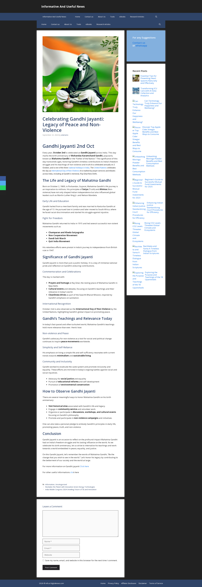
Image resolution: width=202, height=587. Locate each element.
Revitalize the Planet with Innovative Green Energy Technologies (70, 487)
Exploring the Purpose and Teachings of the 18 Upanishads (154, 276)
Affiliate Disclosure (128, 583)
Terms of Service (156, 583)
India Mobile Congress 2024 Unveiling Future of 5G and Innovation (70, 489)
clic (71, 472)
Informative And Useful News (63, 6)
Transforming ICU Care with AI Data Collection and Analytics (149, 92)
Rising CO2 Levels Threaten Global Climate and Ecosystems (152, 226)
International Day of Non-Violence (66, 171)
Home (77, 16)
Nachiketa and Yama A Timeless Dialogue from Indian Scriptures (151, 250)
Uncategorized (61, 484)
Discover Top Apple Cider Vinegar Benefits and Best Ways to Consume (151, 130)
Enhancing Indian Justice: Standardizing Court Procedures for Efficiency (155, 207)
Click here (84, 466)
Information (49, 484)
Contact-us (139, 42)
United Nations (100, 168)
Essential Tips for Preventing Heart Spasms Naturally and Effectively (149, 79)
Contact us (89, 16)
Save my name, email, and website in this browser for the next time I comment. (81, 560)
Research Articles (137, 16)
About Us (101, 16)
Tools (112, 16)
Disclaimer (143, 583)
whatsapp (141, 45)
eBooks (122, 16)
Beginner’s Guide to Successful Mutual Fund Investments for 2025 (154, 183)
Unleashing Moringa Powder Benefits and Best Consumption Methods (154, 161)
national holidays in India (79, 168)
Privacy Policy (113, 583)
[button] (156, 16)
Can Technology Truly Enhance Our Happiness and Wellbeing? (153, 104)
